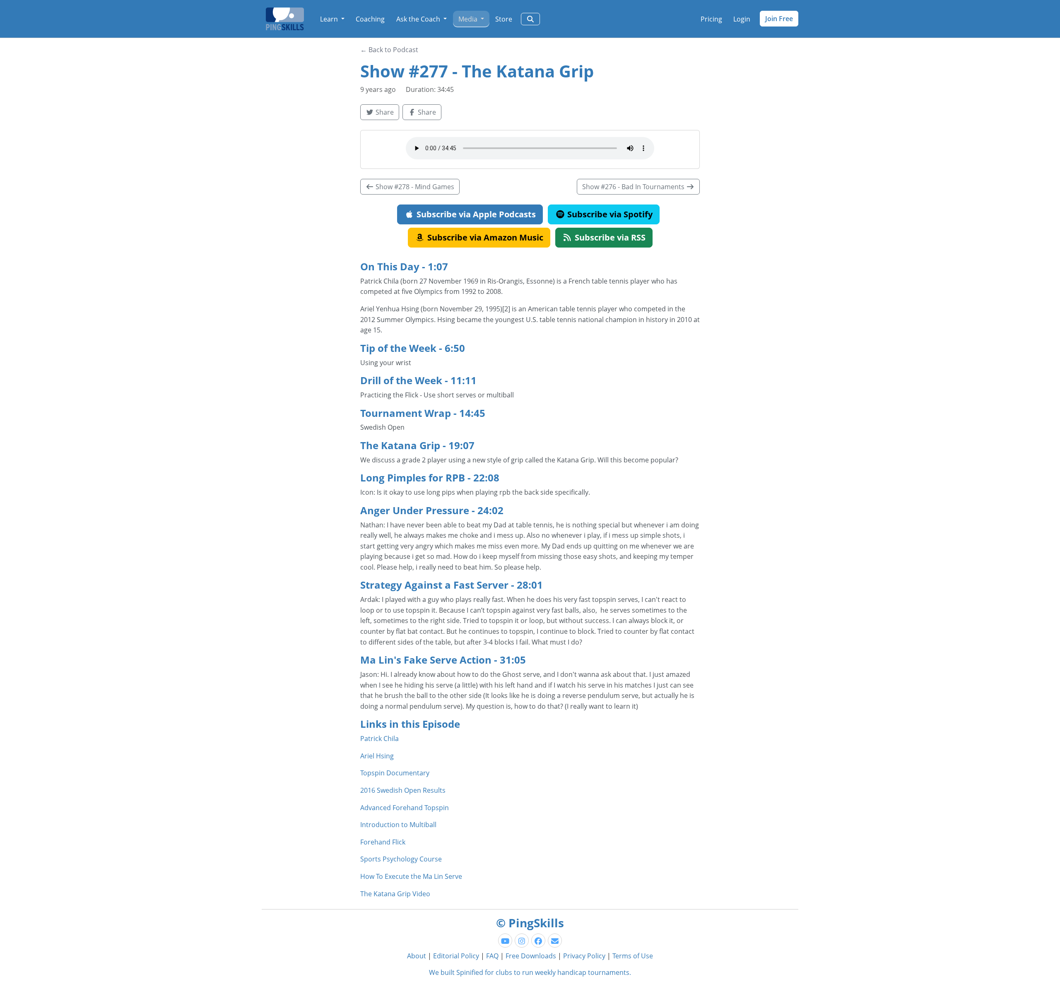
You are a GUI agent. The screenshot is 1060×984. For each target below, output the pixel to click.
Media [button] (468, 19)
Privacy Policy (584, 955)
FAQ (492, 955)
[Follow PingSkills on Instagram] (522, 940)
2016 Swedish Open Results (403, 790)
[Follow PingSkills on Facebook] (538, 940)
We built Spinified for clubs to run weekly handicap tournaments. (530, 972)
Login (741, 19)
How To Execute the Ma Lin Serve (411, 876)
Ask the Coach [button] (419, 19)
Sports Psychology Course (401, 859)
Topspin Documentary (394, 772)
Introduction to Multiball (398, 824)
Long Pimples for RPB (412, 477)
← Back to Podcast (389, 49)
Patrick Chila (379, 738)
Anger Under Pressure (414, 510)
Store (503, 19)
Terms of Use (632, 955)
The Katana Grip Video (395, 893)
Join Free (779, 18)
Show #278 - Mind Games (414, 186)
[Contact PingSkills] (555, 940)
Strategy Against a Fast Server (434, 585)
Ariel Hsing (377, 755)
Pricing (711, 19)
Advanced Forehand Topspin (404, 807)
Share (384, 112)
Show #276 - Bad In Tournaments (634, 186)
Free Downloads (531, 955)
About (416, 955)
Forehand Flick (382, 842)
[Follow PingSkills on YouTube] (505, 940)
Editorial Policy (456, 955)
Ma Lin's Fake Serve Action (425, 659)
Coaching (370, 19)
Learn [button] (330, 19)
